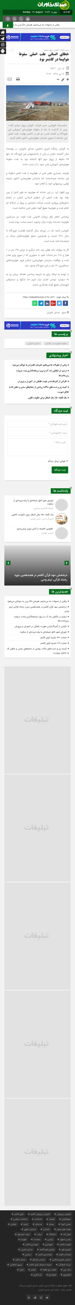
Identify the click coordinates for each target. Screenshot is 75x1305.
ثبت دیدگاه (60, 470)
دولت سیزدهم (24, 1234)
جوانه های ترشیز (64, 1229)
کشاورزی (67, 1274)
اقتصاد (51, 1219)
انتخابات (38, 1219)
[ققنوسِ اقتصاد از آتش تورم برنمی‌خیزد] (37, 532)
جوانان (13, 1224)
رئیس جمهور (65, 1239)
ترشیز (26, 1224)
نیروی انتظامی (16, 1264)
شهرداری (48, 1244)
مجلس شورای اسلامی (61, 1259)
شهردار (23, 1239)
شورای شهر (66, 1249)
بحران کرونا (66, 1224)
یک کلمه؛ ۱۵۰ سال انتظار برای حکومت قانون (47, 398)
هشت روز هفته (49, 1269)
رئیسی (50, 1239)
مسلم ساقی (20, 1259)
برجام (51, 1224)
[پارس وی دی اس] (37, 35)
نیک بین (67, 1269)
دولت (39, 1234)
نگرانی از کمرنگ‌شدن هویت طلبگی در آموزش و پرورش (42, 381)
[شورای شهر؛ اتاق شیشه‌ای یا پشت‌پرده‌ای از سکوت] (37, 505)
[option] (37, 565)
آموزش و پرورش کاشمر (40, 1214)
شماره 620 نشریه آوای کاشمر (53, 637)
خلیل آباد (67, 1234)
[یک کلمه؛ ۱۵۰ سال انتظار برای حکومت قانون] (37, 519)
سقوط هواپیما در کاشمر (56, 343)
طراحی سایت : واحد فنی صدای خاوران (55, 1289)
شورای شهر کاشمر (47, 1249)
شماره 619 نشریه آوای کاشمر (53, 643)
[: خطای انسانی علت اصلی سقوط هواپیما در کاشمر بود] (9, 79)
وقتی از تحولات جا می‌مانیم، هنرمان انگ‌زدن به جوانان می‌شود (34, 25)
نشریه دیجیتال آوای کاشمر (40, 1264)
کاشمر (33, 1269)
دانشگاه (52, 1234)
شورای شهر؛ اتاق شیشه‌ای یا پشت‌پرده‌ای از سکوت (43, 632)
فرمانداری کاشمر (45, 1254)
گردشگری (38, 1274)
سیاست (37, 1239)
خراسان (46, 1229)
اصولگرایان (66, 1219)
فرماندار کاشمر (65, 1254)
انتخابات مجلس (20, 1219)
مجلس (28, 1254)
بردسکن (38, 1224)
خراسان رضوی (30, 1229)
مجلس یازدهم (39, 1259)
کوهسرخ (52, 1274)
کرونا (22, 1269)
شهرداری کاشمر (31, 1244)
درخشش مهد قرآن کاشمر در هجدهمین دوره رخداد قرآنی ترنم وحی (40, 577)
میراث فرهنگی (65, 1264)
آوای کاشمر (18, 1214)
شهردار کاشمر (65, 1244)
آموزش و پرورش (64, 1214)
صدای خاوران (33, 343)
